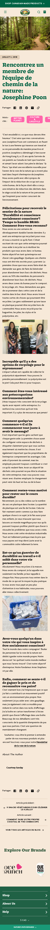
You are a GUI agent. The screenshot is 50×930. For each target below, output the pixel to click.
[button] (39, 12)
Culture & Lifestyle (34, 119)
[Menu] (5, 12)
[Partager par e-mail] (32, 108)
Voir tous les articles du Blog (23, 830)
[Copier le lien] (38, 108)
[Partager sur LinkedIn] (21, 108)
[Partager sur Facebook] (15, 108)
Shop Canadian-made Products (24, 4)
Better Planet (18, 119)
